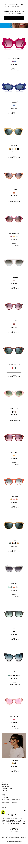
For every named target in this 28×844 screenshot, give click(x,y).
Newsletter (4, 807)
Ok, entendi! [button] (14, 18)
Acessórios (4, 784)
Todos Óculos (5, 782)
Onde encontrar (6, 788)
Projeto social (6, 786)
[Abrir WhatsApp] (24, 840)
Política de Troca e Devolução (10, 800)
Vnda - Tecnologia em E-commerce (14, 841)
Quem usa (4, 791)
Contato (4, 793)
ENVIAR (25, 810)
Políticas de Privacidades (9, 802)
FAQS (3, 795)
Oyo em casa (5, 797)
